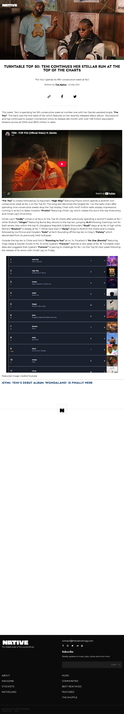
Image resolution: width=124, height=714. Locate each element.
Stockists (8, 686)
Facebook (63, 646)
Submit (114, 665)
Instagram (67, 646)
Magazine (8, 681)
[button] (62, 54)
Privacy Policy (7, 711)
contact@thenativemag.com (77, 641)
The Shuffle (69, 697)
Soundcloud (77, 646)
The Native (61, 85)
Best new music (72, 686)
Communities (70, 681)
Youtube (82, 646)
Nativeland (9, 692)
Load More (62, 625)
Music (65, 675)
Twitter (72, 646)
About (6, 675)
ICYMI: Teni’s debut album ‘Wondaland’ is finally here (47, 383)
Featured (68, 692)
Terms (17, 711)
